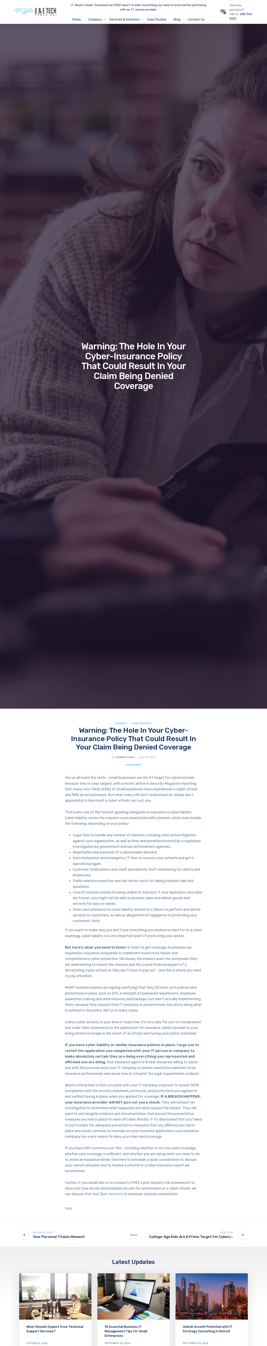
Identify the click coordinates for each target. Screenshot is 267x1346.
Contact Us (196, 19)
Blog (177, 19)
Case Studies (156, 19)
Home (76, 19)
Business (121, 723)
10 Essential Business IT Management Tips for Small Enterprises (126, 1331)
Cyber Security (141, 723)
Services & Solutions (124, 19)
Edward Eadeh (125, 757)
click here (115, 1194)
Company (95, 19)
